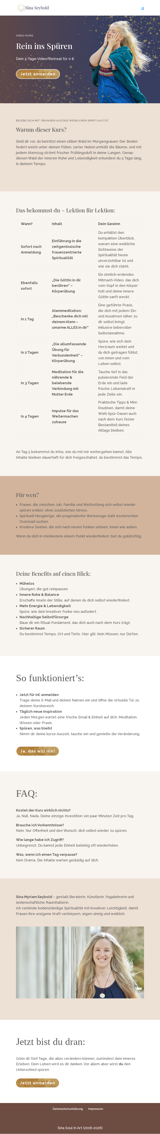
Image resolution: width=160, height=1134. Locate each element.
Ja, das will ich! (37, 751)
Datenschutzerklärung (68, 1108)
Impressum (95, 1108)
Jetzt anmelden (38, 74)
